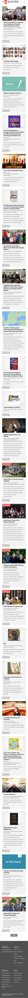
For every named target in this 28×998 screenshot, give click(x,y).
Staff (15, 960)
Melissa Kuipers (7, 877)
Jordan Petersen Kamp (9, 647)
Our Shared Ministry (14, 438)
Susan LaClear (18, 63)
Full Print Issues (18, 975)
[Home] (13, 2)
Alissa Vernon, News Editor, (10, 484)
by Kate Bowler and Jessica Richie (14, 207)
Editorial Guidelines (18, 951)
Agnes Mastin (7, 683)
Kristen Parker (7, 918)
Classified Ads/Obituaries (8, 951)
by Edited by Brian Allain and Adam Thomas (13, 374)
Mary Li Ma (6, 140)
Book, (15, 139)
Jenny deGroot (7, 379)
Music (21, 409)
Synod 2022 (15, 524)
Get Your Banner (6, 973)
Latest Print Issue (18, 973)
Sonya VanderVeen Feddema (10, 212)
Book (21, 210)
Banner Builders (17, 979)
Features (12, 63)
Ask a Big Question (6, 977)
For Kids (18, 139)
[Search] (24, 2)
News (11, 251)
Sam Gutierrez (7, 175)
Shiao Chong (6, 96)
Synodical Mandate (18, 956)
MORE (14, 935)
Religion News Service (8, 29)
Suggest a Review (6, 979)
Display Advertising (6, 949)
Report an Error (5, 984)
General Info (17, 949)
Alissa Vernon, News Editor (10, 525)
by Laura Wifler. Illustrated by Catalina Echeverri (14, 756)
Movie (21, 796)
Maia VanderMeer (17, 251)
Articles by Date (17, 977)
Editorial (16, 95)
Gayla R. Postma (20, 484)
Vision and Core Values (19, 958)
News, (11, 292)
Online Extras (18, 876)
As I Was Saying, (11, 876)
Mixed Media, (10, 139)
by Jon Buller (12, 407)
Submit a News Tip (6, 975)
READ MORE (6, 41)
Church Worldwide (17, 292)
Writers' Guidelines (18, 962)
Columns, (12, 95)
